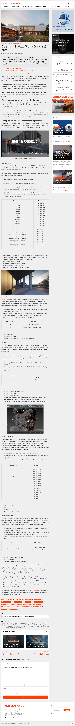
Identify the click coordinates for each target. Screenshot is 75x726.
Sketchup (57, 151)
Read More (68, 141)
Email (27, 683)
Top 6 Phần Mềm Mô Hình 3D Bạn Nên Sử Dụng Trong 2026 (17, 73)
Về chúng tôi (68, 6)
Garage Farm (5, 299)
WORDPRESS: (16, 659)
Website (4, 688)
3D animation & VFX (28, 6)
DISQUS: (29, 659)
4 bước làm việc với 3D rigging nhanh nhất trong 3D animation (38, 653)
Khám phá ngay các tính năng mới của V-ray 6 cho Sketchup (62, 155)
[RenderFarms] (14, 4)
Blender (57, 126)
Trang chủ (5, 6)
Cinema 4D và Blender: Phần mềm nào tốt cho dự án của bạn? (62, 130)
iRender (14, 345)
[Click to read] (13, 641)
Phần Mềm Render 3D (56, 6)
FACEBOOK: (23, 659)
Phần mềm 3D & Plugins (41, 6)
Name (4, 683)
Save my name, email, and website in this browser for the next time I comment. (21, 693)
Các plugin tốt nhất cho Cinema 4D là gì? (12, 68)
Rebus (3, 518)
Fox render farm (5, 166)
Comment (5, 670)
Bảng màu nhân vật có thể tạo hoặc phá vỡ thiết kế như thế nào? (12, 653)
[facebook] (51, 714)
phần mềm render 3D (35, 590)
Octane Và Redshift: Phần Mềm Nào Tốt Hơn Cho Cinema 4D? (18, 70)
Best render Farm (15, 6)
